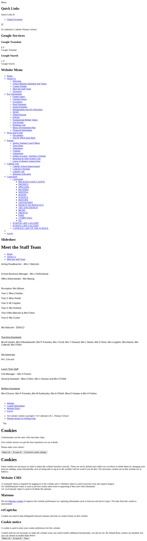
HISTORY (23, 200)
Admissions (18, 153)
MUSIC (22, 210)
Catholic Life (13, 164)
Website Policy (13, 408)
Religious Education (22, 174)
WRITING (23, 192)
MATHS (22, 194)
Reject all (6, 452)
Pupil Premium (19, 104)
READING (23, 189)
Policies (16, 117)
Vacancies (17, 91)
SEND (16, 112)
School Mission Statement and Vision (30, 83)
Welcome (17, 81)
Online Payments (14, 19)
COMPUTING (25, 218)
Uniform (16, 151)
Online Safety (19, 96)
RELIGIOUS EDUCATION (31, 182)
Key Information (14, 94)
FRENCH (23, 213)
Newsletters (18, 135)
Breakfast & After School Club (27, 158)
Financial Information (22, 130)
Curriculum (12, 176)
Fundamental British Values (25, 120)
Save (26, 538)
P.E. (20, 220)
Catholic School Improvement (26, 166)
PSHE (21, 215)
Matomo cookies (15, 501)
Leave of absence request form (26, 161)
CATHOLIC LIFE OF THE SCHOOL (31, 228)
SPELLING (23, 187)
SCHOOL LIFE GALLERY (26, 223)
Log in (10, 233)
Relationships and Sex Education (27, 109)
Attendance (18, 148)
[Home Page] (2, 24)
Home (9, 76)
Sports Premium (20, 107)
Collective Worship (21, 169)
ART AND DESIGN (28, 207)
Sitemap (10, 403)
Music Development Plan (24, 127)
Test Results (18, 122)
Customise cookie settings (35, 452)
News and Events (15, 133)
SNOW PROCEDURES (24, 138)
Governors (17, 102)
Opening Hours (20, 99)
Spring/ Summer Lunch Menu (26, 143)
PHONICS (23, 184)
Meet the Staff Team (22, 89)
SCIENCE (23, 197)
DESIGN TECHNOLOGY (31, 205)
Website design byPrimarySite (21, 418)
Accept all (17, 452)
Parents (10, 140)
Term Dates (18, 145)
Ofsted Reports (19, 114)
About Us (11, 78)
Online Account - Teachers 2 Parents (29, 156)
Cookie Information (16, 406)
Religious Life (19, 125)
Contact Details (20, 86)
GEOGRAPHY (25, 202)
